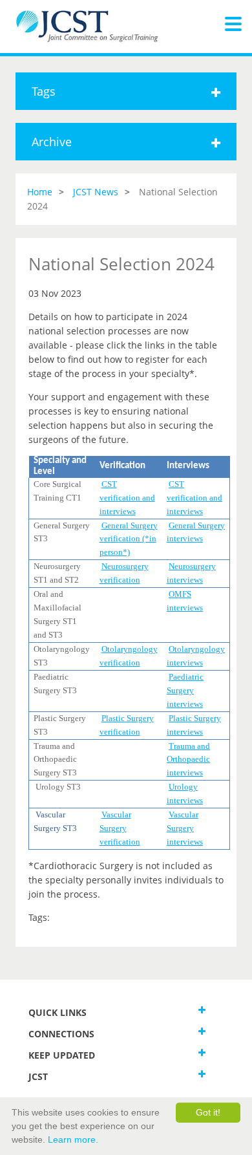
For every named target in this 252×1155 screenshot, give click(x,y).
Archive (52, 141)
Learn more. (73, 1139)
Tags (44, 91)
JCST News (95, 192)
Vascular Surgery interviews (185, 828)
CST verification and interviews (127, 497)
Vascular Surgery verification (120, 828)
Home (39, 192)
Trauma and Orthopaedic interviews (188, 759)
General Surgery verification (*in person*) (129, 539)
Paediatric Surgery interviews (185, 690)
